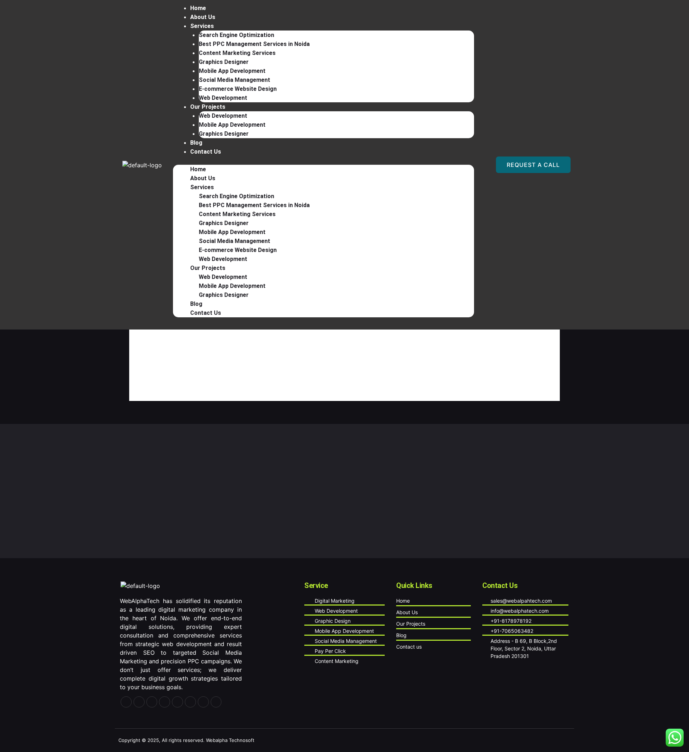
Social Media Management (234, 79)
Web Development (223, 115)
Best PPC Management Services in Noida (254, 44)
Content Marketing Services (237, 53)
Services (202, 26)
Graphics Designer (224, 62)
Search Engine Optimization (236, 35)
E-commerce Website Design (238, 88)
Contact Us (205, 151)
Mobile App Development (232, 70)
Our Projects (207, 106)
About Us (202, 178)
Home (198, 169)
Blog (196, 303)
